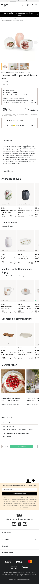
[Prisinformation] (9, 109)
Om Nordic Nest (7, 553)
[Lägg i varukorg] (15, 216)
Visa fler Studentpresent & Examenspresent (16, 433)
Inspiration (5, 546)
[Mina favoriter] (28, 5)
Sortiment (5, 539)
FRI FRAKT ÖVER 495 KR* (21, 1)
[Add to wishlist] (11, 216)
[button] (4, 84)
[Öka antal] (8, 446)
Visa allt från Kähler (8, 226)
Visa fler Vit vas (7, 423)
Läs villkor (25, 507)
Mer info (33, 125)
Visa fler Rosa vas (8, 426)
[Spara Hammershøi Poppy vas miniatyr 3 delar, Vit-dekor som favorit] (36, 446)
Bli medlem (33, 101)
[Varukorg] (32, 5)
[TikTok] (24, 524)
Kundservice (6, 533)
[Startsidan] (4, 5)
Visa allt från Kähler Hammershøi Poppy (14, 276)
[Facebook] (14, 524)
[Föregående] (3, 42)
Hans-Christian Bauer (7, 72)
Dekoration (11, 19)
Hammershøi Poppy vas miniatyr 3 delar (12, 20)
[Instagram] (19, 524)
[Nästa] (36, 42)
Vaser (16, 19)
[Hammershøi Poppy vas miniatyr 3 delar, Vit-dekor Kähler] (19, 42)
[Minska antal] (2, 446)
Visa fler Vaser (7, 436)
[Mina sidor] (23, 5)
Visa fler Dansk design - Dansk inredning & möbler (18, 429)
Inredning (4, 19)
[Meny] (36, 5)
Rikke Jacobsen (19, 72)
